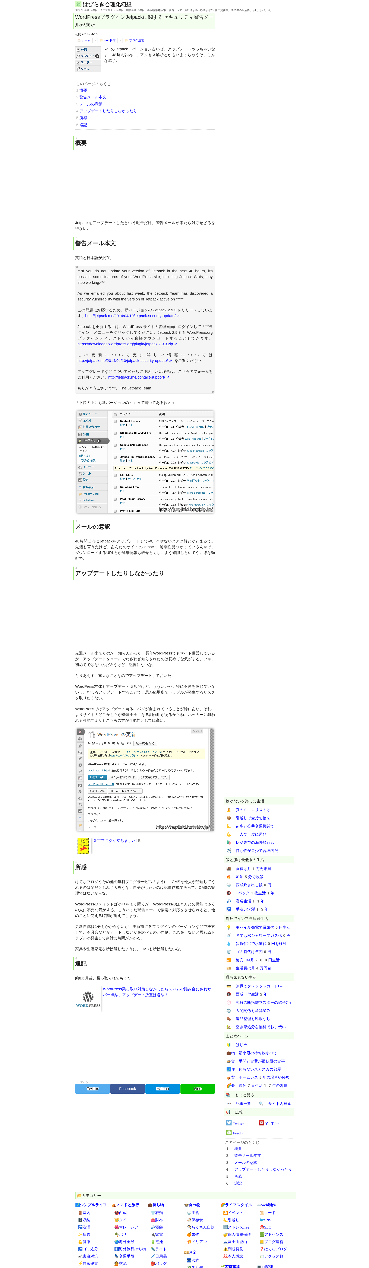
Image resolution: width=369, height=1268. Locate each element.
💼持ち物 (156, 1204)
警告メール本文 (92, 97)
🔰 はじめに (238, 1045)
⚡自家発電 (88, 1263)
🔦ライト (159, 1249)
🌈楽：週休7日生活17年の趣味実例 (258, 1085)
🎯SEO (265, 1227)
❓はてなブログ (273, 1249)
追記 (83, 125)
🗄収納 (84, 1220)
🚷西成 (120, 1212)
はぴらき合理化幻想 (107, 4)
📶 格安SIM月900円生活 (253, 960)
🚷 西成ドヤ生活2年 (246, 994)
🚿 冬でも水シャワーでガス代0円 (258, 935)
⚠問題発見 (233, 1249)
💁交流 (120, 1263)
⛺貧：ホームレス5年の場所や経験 (258, 1077)
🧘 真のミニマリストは (248, 810)
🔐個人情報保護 (237, 1234)
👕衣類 (157, 1212)
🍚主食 (193, 1212)
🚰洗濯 (84, 1227)
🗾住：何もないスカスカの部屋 (253, 1069)
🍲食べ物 (192, 1204)
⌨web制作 (266, 1204)
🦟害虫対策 (88, 1256)
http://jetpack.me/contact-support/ (136, 377)
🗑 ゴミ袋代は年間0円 (248, 952)
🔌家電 (157, 1234)
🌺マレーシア (126, 1227)
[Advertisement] (145, 185)
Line (197, 1089)
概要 (83, 90)
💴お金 (190, 1252)
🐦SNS (265, 1220)
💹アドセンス (271, 1234)
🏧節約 (193, 1260)
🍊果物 (193, 1234)
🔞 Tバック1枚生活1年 (250, 893)
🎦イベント (233, 1212)
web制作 (110, 40)
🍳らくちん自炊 (201, 1227)
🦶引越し (231, 1220)
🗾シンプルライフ (91, 1204)
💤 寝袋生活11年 (245, 901)
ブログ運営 (136, 40)
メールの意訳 (90, 104)
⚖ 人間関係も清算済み (248, 1010)
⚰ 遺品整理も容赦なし (248, 1018)
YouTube (272, 1123)
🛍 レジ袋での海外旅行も (250, 842)
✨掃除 (84, 1234)
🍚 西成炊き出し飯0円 (248, 885)
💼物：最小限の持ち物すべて (251, 1053)
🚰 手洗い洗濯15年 (247, 909)
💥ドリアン (197, 1241)
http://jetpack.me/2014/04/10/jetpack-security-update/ (130, 316)
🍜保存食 (195, 1220)
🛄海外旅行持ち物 (130, 1249)
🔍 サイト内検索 (275, 1103)
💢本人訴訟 (233, 1256)
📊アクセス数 (271, 1256)
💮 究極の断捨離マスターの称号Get (258, 1002)
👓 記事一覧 (238, 1103)
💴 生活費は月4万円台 (248, 968)
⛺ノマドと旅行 (125, 1204)
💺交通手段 (124, 1256)
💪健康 (84, 1241)
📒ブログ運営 (271, 1241)
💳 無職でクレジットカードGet (255, 986)
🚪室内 (84, 1212)
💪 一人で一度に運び (246, 834)
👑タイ (120, 1220)
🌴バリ (120, 1234)
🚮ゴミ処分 (88, 1249)
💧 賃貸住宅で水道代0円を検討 (256, 944)
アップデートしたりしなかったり (108, 111)
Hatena (163, 1089)
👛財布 (157, 1220)
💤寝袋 (157, 1227)
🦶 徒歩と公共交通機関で (250, 826)
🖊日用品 (159, 1256)
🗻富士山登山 (235, 1241)
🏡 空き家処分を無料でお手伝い (256, 1027)
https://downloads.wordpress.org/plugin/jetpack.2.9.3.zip (125, 344)
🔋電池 (157, 1241)
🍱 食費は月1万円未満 (248, 868)
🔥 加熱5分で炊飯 (245, 876)
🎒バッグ (159, 1263)
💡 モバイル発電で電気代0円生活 (258, 927)
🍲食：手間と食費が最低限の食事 (255, 1061)
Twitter (92, 1089)
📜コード (267, 1212)
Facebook (127, 1089)
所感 (83, 118)
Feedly (238, 1133)
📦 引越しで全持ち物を (248, 818)
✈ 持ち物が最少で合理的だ (252, 850)
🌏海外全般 (124, 1241)
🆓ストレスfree (236, 1227)
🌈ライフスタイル (236, 1204)
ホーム (86, 40)
